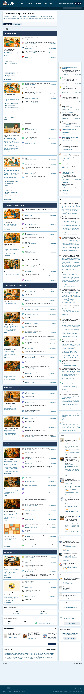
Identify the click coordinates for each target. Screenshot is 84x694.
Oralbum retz (28, 530)
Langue (4, 691)
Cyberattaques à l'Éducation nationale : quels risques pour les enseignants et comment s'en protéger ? (54, 635)
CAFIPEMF (27, 361)
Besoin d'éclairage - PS (30, 246)
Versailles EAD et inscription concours (33, 331)
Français (7, 103)
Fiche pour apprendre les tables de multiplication (71, 587)
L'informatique (7, 567)
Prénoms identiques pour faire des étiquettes (35, 51)
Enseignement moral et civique (12, 107)
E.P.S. (13, 117)
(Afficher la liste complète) (50, 649)
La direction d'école (10, 183)
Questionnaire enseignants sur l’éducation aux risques (37, 346)
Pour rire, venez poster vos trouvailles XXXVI (34, 504)
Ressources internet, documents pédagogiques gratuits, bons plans (10, 189)
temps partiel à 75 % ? (29, 392)
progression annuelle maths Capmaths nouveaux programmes (70, 165)
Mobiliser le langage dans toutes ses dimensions (10, 61)
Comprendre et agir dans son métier (11, 193)
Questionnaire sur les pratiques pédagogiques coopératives (38, 356)
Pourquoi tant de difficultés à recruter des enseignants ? (37, 448)
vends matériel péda (29, 539)
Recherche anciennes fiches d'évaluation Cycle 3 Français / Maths (39, 535)
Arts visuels (8, 115)
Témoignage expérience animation (32, 410)
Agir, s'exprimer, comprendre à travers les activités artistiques (11, 69)
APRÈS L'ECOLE (8, 388)
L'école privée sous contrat (30, 452)
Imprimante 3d (28, 560)
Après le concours (28, 299)
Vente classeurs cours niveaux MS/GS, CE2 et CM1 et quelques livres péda (40, 525)
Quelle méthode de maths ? (31, 46)
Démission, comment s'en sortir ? (32, 401)
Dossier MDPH (28, 242)
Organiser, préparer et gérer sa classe (11, 135)
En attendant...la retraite (30, 426)
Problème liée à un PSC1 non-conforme (33, 308)
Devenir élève (8, 58)
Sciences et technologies (11, 109)
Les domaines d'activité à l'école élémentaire (10, 95)
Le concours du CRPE (9, 301)
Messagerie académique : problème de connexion (36, 556)
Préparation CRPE (28, 294)
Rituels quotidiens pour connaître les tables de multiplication (71, 594)
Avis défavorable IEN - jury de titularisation (34, 376)
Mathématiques (15, 103)
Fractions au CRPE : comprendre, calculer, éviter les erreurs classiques (40, 289)
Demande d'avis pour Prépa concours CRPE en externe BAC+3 (38, 303)
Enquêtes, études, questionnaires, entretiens (10, 348)
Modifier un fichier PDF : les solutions (69, 564)
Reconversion (28, 317)
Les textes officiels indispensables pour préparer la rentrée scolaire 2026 (72, 480)
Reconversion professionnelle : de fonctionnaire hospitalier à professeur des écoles (38, 367)
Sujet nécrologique (29, 508)
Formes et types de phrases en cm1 (32, 218)
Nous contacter (17, 691)
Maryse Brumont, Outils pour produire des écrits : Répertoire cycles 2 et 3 (40, 544)
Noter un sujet (28, 599)
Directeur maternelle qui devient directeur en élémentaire (37, 167)
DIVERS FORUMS (9, 552)
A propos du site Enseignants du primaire (11, 593)
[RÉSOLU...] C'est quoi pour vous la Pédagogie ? (35, 176)
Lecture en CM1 (28, 223)
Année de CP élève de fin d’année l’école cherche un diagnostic (38, 209)
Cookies (23, 691)
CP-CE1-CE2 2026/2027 (67, 139)
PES (25, 279)
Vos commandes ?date (67, 184)
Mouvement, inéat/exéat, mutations (10, 196)
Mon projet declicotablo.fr (30, 569)
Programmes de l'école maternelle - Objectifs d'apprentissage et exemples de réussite (71, 580)
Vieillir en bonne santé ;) (30, 421)
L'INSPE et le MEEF (8, 324)
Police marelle (28, 123)
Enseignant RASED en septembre (32, 171)
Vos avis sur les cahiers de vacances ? (33, 214)
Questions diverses (8, 271)
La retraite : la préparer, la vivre (11, 428)
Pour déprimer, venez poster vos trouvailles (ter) (35, 499)
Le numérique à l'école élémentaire (10, 112)
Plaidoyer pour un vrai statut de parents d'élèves (35, 269)
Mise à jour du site (29, 585)
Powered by (75, 691)
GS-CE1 (26, 128)
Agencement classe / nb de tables (32, 37)
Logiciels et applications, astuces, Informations (70, 547)
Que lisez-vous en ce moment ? (31, 517)
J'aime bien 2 (27, 513)
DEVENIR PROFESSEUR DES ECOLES (15, 286)
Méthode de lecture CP (30, 87)
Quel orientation (28, 251)
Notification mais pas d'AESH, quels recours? (34, 237)
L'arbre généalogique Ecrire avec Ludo (33, 92)
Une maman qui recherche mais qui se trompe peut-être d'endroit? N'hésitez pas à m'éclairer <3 (39, 264)
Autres (5, 168)
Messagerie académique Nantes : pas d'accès (35, 162)
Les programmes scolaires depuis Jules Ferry (34, 457)
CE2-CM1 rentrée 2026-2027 (31, 137)
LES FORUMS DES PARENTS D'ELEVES (15, 205)
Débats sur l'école (8, 459)
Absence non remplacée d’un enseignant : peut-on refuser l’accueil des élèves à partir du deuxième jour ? (72, 518)
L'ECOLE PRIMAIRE (10, 33)
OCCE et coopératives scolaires (12, 185)
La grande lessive (28, 56)
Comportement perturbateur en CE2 (33, 274)
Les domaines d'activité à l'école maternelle (10, 49)
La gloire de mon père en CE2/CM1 (32, 227)
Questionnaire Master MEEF (31, 313)
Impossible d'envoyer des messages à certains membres (37, 595)
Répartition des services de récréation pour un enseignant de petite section (40, 157)
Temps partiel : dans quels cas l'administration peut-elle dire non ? (72, 499)
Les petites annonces (9, 536)
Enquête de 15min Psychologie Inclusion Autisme (35, 351)
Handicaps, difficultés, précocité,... (9, 245)
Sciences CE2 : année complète (31, 101)
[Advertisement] (70, 651)
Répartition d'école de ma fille (31, 259)
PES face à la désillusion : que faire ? (33, 372)
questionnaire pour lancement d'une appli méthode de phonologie (39, 42)
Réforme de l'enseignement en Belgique (33, 461)
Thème (10, 691)
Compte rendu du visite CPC (31, 381)
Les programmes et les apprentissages (9, 221)
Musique (15, 115)
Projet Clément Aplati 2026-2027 (32, 141)
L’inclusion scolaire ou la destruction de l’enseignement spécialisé (39, 466)
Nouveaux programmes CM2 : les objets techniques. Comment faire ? (40, 96)
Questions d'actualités (9, 489)
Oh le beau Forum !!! (29, 581)
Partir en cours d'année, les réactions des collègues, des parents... (39, 435)
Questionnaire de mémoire (30, 322)
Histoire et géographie (10, 105)
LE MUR (6, 444)
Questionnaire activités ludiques (32, 342)
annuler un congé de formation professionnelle (35, 405)
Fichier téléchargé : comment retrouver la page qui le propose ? (71, 554)
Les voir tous (51, 643)
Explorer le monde (9, 66)
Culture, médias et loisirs (10, 511)
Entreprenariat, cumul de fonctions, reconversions (10, 404)
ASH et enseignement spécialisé (12, 181)
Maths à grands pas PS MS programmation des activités (69, 175)
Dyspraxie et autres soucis (30, 233)
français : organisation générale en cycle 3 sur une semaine (38, 83)
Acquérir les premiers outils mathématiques (11, 64)
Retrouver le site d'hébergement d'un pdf (34, 565)
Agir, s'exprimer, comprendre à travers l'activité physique (11, 73)
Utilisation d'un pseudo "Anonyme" (32, 590)
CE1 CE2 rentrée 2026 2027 (30, 132)
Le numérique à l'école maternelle (10, 76)
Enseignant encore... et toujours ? (32, 417)
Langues (7, 117)
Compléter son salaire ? (30, 396)
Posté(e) (72, 213)
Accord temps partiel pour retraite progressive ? (35, 430)
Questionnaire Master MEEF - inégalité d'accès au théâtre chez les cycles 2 (39, 337)
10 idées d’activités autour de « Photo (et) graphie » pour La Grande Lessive (14, 634)
